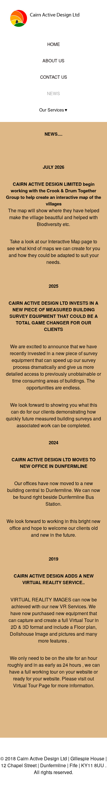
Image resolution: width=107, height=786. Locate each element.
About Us (53, 60)
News (53, 93)
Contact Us (53, 77)
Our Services (51, 109)
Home (53, 44)
